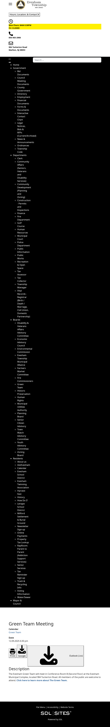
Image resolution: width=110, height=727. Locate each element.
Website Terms (67, 707)
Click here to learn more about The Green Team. (41, 680)
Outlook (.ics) (76, 655)
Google (22, 655)
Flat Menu (40, 707)
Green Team (15, 632)
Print (12, 655)
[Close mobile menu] (10, 62)
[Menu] (10, 4)
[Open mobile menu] (10, 59)
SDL (60, 719)
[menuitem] (16, 64)
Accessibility (52, 707)
